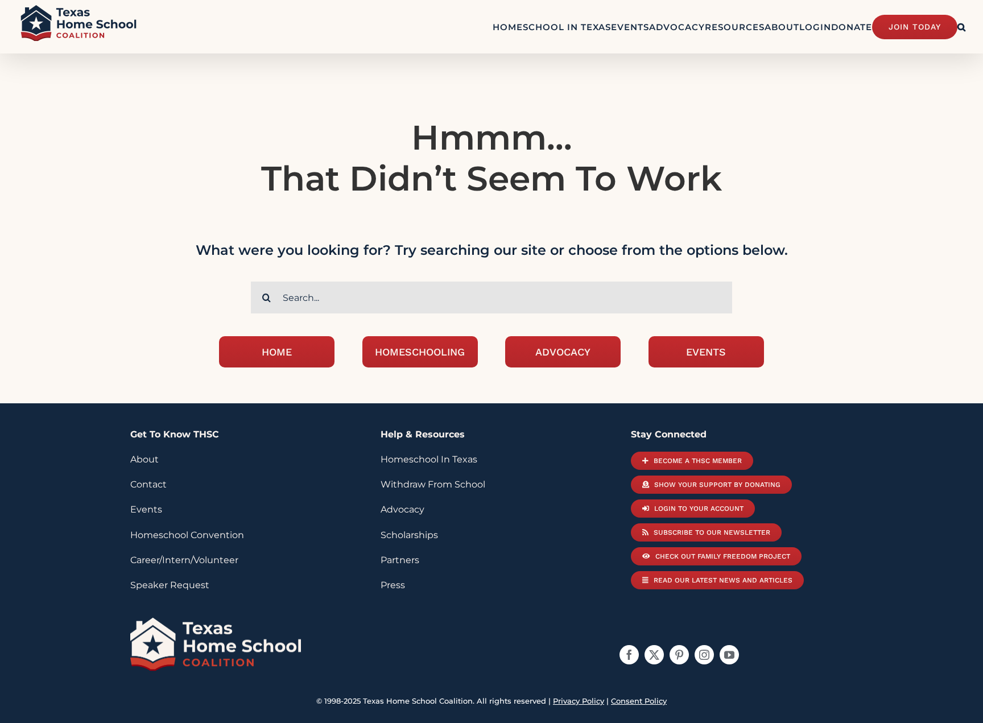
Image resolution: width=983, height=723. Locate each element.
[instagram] (704, 654)
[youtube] (729, 654)
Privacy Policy (578, 700)
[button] (961, 26)
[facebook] (629, 654)
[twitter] (654, 654)
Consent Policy (639, 700)
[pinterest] (679, 654)
